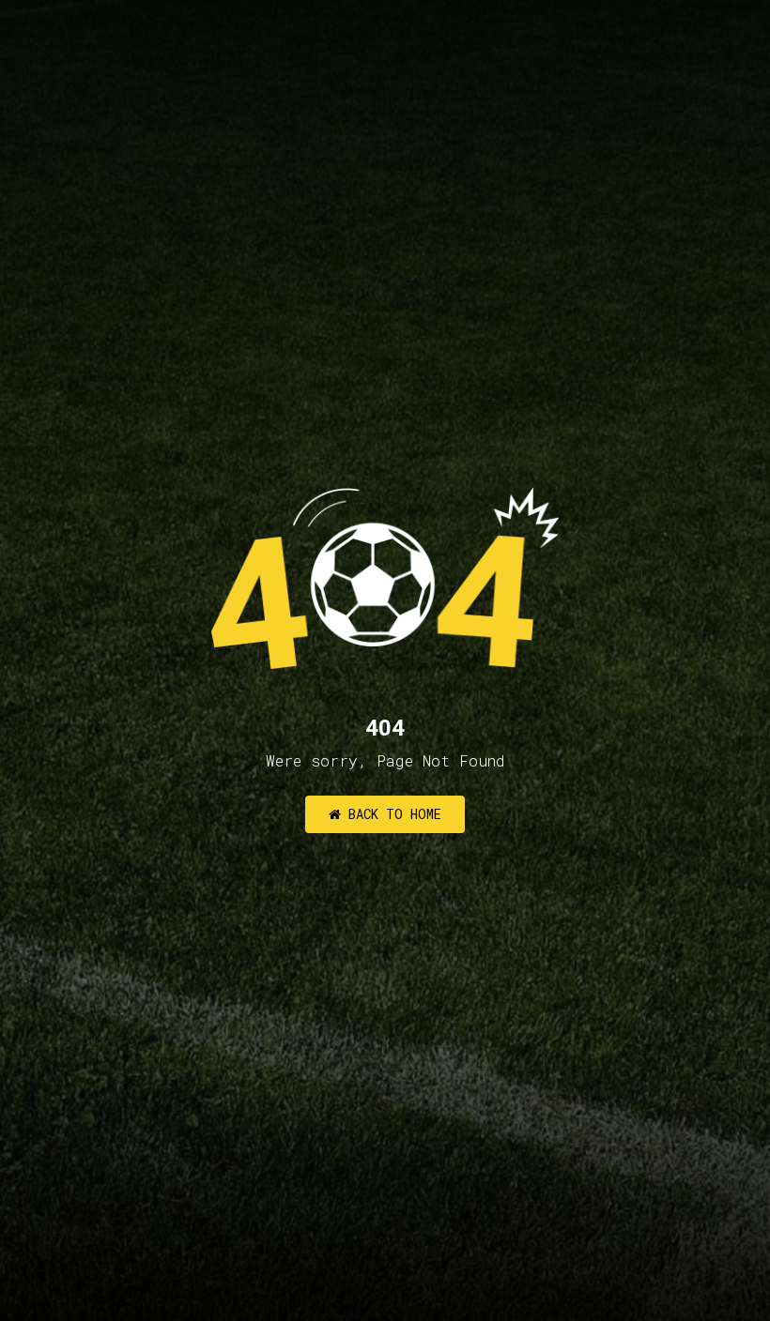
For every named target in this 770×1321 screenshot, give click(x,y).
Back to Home (391, 814)
